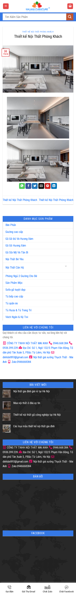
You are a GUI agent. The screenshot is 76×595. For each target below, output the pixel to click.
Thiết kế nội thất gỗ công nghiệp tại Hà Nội (37, 414)
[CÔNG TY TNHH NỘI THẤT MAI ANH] (38, 6)
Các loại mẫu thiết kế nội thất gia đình (34, 426)
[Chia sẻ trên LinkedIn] (54, 186)
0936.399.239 (10, 348)
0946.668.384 (60, 343)
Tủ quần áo (11, 303)
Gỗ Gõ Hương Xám (15, 245)
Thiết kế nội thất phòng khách (38, 32)
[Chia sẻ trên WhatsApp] (22, 186)
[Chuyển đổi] (66, 266)
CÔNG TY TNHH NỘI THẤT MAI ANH (27, 343)
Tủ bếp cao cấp (14, 296)
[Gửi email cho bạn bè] (41, 186)
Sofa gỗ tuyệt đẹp (15, 289)
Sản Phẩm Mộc (14, 282)
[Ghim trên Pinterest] (48, 186)
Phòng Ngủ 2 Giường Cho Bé (21, 276)
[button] (6, 6)
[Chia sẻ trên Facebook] (28, 186)
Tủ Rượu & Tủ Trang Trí (18, 310)
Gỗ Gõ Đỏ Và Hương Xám (19, 238)
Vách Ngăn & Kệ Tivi (16, 317)
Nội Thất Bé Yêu (14, 259)
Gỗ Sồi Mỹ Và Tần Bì (16, 252)
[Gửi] (69, 16)
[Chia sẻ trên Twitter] (35, 186)
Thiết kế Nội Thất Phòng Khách (20, 200)
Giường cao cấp (14, 232)
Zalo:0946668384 (21, 362)
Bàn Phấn (10, 225)
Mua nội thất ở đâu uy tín (26, 403)
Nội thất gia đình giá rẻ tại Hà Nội (31, 391)
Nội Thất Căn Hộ (14, 267)
